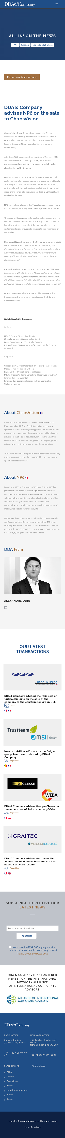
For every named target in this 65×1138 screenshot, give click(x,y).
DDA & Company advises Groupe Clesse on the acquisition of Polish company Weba (31, 808)
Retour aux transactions (22, 77)
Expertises (12, 1081)
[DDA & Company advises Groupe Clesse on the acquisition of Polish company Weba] (32, 787)
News (10, 1094)
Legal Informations (17, 1090)
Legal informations (32, 1127)
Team (10, 1099)
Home (10, 1085)
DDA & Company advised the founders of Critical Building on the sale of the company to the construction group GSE (30, 699)
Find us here (39, 1066)
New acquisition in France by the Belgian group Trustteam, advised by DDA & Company (30, 754)
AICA (9, 1072)
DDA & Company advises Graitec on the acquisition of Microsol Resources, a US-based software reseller (30, 861)
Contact (11, 1076)
